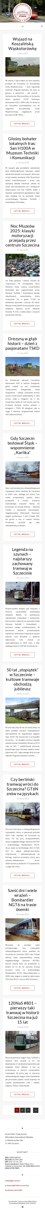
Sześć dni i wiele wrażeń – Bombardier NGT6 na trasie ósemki (22, 900)
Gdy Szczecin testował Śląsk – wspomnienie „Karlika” (23, 445)
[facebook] (22, 1207)
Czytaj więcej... (22, 124)
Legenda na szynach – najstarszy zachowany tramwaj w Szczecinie (22, 561)
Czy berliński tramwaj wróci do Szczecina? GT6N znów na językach (22, 786)
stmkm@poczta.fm (12, 1180)
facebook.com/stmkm (13, 1190)
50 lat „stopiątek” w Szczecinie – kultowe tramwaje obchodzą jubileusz (22, 679)
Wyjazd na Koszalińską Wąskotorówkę (22, 43)
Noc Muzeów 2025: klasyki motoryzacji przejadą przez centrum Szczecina (23, 235)
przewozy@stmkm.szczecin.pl (17, 1185)
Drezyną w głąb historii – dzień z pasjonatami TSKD (23, 343)
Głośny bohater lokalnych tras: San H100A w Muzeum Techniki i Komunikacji (22, 148)
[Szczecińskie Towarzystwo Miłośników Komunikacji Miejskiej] (22, 12)
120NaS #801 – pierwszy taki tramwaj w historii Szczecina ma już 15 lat (22, 1012)
